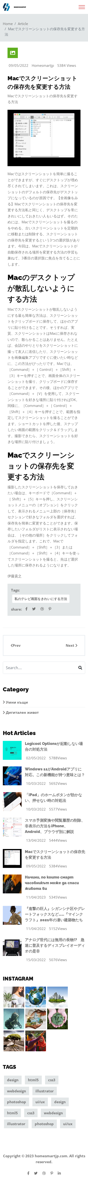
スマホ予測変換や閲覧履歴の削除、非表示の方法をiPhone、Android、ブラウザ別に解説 (55, 826)
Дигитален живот (22, 712)
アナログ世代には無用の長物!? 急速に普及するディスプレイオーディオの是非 (55, 945)
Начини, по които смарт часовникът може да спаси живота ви (52, 883)
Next (70, 645)
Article (23, 23)
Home (8, 23)
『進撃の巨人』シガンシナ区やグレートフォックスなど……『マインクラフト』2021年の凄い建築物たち (55, 914)
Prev (17, 645)
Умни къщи (16, 702)
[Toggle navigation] (81, 5)
